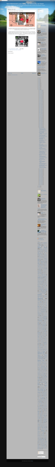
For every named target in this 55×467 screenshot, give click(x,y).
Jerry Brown (45, 328)
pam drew (39, 378)
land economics (39, 335)
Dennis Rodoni (44, 286)
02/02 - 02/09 (41, 180)
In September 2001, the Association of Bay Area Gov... (42, 142)
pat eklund (43, 379)
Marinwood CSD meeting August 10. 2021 (43, 31)
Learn (45, 338)
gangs (45, 307)
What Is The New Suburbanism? (43, 61)
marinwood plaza (40, 358)
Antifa (45, 253)
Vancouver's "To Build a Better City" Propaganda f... (43, 131)
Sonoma (40, 423)
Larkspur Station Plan (41, 336)
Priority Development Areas (42, 390)
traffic (43, 438)
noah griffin (39, 374)
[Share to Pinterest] (23, 48)
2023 (39, 79)
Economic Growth (42, 293)
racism (41, 395)
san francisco (39, 406)
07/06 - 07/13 (41, 116)
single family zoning (40, 418)
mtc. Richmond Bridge (40, 371)
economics (40, 294)
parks (46, 378)
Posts (39, 10)
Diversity (46, 289)
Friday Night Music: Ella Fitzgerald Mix (42, 138)
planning (39, 383)
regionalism (42, 398)
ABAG (39, 245)
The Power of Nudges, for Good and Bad (44, 48)
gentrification (43, 309)
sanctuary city (39, 407)
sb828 (42, 411)
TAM (43, 432)
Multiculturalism (39, 372)
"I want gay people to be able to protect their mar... (43, 158)
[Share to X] (21, 48)
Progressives (41, 391)
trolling (45, 440)
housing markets (40, 321)
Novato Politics (43, 375)
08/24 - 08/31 (41, 109)
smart (41, 419)
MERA (41, 365)
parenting (41, 378)
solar (41, 422)
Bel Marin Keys (44, 256)
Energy (42, 297)
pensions (39, 380)
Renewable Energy (45, 399)
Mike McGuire (39, 368)
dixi (39, 290)
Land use (44, 335)
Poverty (45, 388)
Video (38, 444)
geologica (41, 310)
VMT (40, 444)
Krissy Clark (42, 334)
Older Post (34, 73)
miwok (44, 369)
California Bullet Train (45, 264)
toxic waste (40, 438)
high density (45, 316)
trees (41, 440)
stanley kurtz (39, 426)
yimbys (44, 448)
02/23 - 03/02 (41, 177)
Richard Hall (39, 401)
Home (22, 73)
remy (41, 399)
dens (38, 287)
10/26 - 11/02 (41, 99)
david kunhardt (39, 284)
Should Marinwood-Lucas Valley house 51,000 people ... (43, 149)
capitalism (42, 267)
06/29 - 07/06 (41, 117)
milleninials (42, 368)
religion (46, 398)
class (43, 272)
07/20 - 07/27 (41, 114)
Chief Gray (43, 269)
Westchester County (40, 447)
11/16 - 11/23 (41, 96)
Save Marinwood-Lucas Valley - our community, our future (25, 4)
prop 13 (45, 391)
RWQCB (41, 405)
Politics (45, 385)
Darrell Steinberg (43, 282)
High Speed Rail (40, 317)
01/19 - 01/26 (41, 182)
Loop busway (41, 341)
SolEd (44, 422)
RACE (38, 395)
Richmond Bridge (44, 401)
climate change (40, 273)
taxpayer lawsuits (42, 434)
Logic (38, 341)
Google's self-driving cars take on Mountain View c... (43, 151)
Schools (41, 412)
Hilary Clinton (44, 317)
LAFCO (45, 334)
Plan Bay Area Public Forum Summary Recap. (43, 225)
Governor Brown (39, 313)
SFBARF (45, 416)
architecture (45, 254)
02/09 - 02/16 (41, 179)
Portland (38, 388)
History (38, 318)
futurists (42, 307)
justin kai (45, 331)
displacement (41, 289)
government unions (40, 312)
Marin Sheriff (40, 350)
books (41, 260)
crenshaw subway (40, 279)
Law (40, 337)
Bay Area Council (41, 256)
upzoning (46, 441)
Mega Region (39, 365)
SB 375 (45, 408)
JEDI (45, 327)
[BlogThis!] (20, 48)
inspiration (43, 325)
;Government (39, 242)
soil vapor (38, 422)
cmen (43, 273)
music (45, 372)
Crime (43, 279)
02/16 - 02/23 (41, 178)
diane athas (46, 287)
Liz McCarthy (42, 340)
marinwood (43, 351)
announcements (40, 253)
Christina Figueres (44, 270)
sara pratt (46, 407)
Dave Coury (41, 283)
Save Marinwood (40, 238)
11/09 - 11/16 (41, 97)
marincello (39, 351)
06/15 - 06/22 (41, 119)
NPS (38, 376)
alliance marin (45, 250)
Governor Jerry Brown (44, 313)
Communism (39, 275)
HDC (41, 315)
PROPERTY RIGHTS (44, 392)
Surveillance (43, 430)
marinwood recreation (43, 359)
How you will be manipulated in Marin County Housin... (43, 135)
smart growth (45, 419)
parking (44, 378)
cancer (45, 266)
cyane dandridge (42, 281)
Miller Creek (40, 369)
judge (42, 330)
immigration (39, 324)
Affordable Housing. (42, 249)
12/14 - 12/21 (41, 92)
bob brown (44, 259)
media (45, 364)
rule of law (41, 404)
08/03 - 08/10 (41, 112)
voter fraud (43, 444)
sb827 (38, 411)
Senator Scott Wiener (43, 415)
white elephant (44, 447)
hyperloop (45, 323)
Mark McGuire (44, 362)
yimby (41, 448)
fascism (38, 303)
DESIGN (43, 287)
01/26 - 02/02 (41, 181)
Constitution (46, 277)
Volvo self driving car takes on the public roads (43, 140)
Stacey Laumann (45, 425)
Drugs (45, 292)
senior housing (39, 416)
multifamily (43, 372)
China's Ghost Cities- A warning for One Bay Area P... (43, 137)
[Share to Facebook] (22, 48)
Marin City (41, 345)
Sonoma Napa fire (44, 423)
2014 (39, 89)
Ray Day (44, 396)
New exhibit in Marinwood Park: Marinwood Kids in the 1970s (44, 55)
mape (42, 343)
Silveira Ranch (40, 417)
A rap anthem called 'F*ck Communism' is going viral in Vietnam (41, 67)
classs (45, 272)
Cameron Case (42, 266)
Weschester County (40, 446)
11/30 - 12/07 (41, 94)
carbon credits (45, 267)
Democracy (43, 285)
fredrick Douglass (42, 305)
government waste (44, 312)
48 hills (39, 243)
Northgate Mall (42, 374)
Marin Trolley (44, 350)
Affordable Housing (42, 247)
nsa (40, 376)
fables (41, 301)
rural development (45, 404)
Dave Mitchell (45, 283)
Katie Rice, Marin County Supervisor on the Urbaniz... (43, 167)
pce (45, 379)
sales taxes (46, 405)
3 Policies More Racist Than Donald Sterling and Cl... (42, 156)
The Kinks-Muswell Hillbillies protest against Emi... (42, 129)
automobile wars (39, 255)
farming (45, 302)
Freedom (43, 306)
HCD (39, 315)
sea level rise (42, 413)
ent (45, 297)
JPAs (40, 330)
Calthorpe (39, 266)
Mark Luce (41, 362)
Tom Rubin (42, 436)
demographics (39, 286)
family (43, 302)
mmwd (46, 369)
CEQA (40, 269)
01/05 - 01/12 (41, 184)
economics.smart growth (40, 295)
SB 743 (41, 409)
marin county (39, 347)
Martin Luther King (39, 363)
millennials (45, 368)
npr (46, 375)
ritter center (40, 402)
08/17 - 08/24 (41, 110)
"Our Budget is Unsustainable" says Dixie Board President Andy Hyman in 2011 (43, 231)
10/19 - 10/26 (41, 100)
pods (43, 384)
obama (42, 376)
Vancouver (45, 443)
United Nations (42, 441)
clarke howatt (40, 272)
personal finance (43, 380)
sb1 (45, 409)
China (40, 270)
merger (43, 365)
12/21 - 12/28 (41, 91)
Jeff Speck (42, 328)
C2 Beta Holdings (40, 264)
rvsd (38, 405)
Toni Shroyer (43, 437)
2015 (39, 88)
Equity (44, 299)
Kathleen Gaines (44, 332)
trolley (43, 440)
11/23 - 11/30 (41, 95)
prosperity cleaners (44, 393)
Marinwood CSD (41, 353)
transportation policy (42, 439)
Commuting (39, 276)
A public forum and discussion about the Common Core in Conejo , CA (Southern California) (42, 38)
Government (43, 311)
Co (45, 273)
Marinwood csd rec (40, 354)
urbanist (39, 443)
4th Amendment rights (43, 243)
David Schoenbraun (45, 284)
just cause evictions (41, 331)
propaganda (39, 392)
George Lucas (44, 310)
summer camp (42, 429)
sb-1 (43, 409)
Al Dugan (42, 250)
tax (40, 433)
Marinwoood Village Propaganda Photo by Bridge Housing (43, 133)
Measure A (39, 364)
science (44, 412)
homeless (44, 318)
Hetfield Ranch (41, 316)
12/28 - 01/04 (41, 90)
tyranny (38, 441)
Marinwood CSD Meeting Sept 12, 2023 (44, 73)
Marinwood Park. (45, 357)
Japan (40, 327)
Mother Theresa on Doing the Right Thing (43, 25)
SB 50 (38, 409)
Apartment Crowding (40, 254)
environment (39, 299)
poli (45, 384)
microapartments (43, 366)
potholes (42, 388)
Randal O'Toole (45, 395)
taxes (43, 433)
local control (45, 340)
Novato (39, 375)
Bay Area (46, 255)
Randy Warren (40, 396)
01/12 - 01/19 (41, 183)
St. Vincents (41, 425)
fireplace (44, 303)
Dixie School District (44, 290)
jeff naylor (39, 328)
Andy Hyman (43, 252)
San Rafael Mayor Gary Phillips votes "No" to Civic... (43, 145)
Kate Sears (39, 332)
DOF (39, 291)
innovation (40, 325)
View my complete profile (41, 239)
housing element (40, 320)
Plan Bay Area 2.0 (43, 382)
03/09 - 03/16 (41, 175)
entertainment (40, 298)
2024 (39, 78)
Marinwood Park (40, 357)
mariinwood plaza (41, 344)
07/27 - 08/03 (41, 113)
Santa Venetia (42, 407)
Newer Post (10, 73)
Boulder (44, 260)
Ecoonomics (45, 295)
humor (38, 323)
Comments (40, 453)
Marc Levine (45, 343)
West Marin (44, 446)
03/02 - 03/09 (41, 176)
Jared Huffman (43, 327)
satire (39, 408)
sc (44, 411)
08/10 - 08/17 (41, 111)
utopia (42, 443)
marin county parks (42, 348)
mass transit (44, 363)
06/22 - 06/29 (41, 118)
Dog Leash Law (43, 291)
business (45, 263)
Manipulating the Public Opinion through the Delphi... (43, 165)
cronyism (43, 280)
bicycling (42, 257)
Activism (39, 246)
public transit (44, 394)
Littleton (39, 340)
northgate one (45, 374)
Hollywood (41, 318)
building (42, 263)
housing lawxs (45, 320)
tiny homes (39, 436)
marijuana (45, 344)
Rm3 (44, 402)
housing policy (44, 321)
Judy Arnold (45, 330)
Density (40, 287)
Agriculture (39, 250)
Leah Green (41, 338)
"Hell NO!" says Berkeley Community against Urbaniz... (42, 162)
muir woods (44, 371)
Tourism (46, 437)
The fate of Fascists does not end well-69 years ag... (42, 163)
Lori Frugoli (45, 341)
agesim (45, 249)
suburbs (39, 429)
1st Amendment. (45, 242)
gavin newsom (39, 309)
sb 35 (42, 408)
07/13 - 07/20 (41, 115)
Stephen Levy (43, 426)
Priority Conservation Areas (41, 389)
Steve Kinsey (44, 427)
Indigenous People (44, 324)
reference (38, 398)
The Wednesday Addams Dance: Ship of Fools (42, 153)
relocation (39, 399)
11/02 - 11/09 (41, 98)
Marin (38, 345)
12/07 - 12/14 (41, 93)
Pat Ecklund (39, 379)
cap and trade (39, 267)
